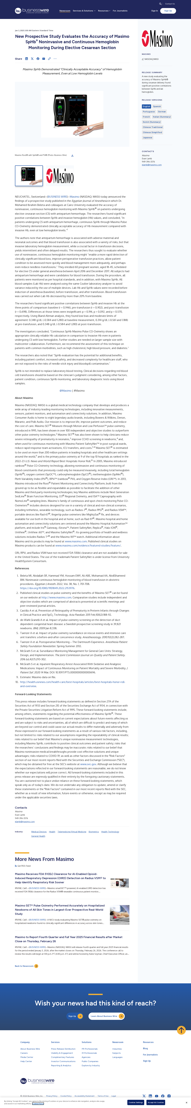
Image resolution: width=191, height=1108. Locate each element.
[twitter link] (144, 1096)
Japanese (147, 137)
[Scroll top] (181, 1030)
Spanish (157, 106)
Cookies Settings (136, 1102)
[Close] (186, 1103)
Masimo (74, 196)
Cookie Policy (38, 1104)
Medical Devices (39, 831)
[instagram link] (169, 1096)
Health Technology (110, 831)
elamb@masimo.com (25, 821)
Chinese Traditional (153, 127)
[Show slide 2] (60, 175)
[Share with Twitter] (32, 59)
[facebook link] (162, 1096)
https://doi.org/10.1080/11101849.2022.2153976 (47, 588)
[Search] (160, 4)
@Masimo (65, 390)
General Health (38, 836)
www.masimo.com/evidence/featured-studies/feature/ (88, 545)
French (146, 117)
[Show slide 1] (29, 175)
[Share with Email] (44, 59)
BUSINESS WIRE (57, 196)
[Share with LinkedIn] (26, 59)
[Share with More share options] (55, 59)
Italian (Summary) (162, 117)
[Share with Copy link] (49, 59)
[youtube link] (156, 1096)
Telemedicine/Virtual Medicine (72, 831)
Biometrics (94, 831)
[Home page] (32, 11)
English (146, 106)
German (162, 111)
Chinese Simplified (152, 132)
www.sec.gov (88, 764)
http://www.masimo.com (56, 597)
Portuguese (149, 111)
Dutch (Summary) (151, 122)
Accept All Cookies (156, 1102)
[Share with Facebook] (38, 59)
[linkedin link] (150, 1096)
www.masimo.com (76, 541)
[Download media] (72, 155)
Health (52, 831)
